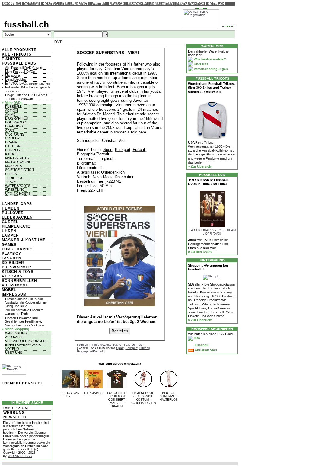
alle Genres (134, 344)
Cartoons (14, 134)
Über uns (13, 352)
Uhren (9, 231)
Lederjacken (17, 217)
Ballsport (132, 348)
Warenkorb (16, 333)
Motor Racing (18, 162)
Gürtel (10, 222)
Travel (11, 182)
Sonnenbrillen (19, 281)
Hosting (50, 3)
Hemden (11, 208)
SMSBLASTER (161, 3)
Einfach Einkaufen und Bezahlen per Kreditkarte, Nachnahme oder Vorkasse (25, 321)
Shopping (11, 3)
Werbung (14, 413)
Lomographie (17, 249)
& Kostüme (33, 240)
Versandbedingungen (25, 341)
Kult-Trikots (16, 54)
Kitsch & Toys (17, 272)
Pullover (13, 213)
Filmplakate (16, 226)
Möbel (9, 290)
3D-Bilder (13, 263)
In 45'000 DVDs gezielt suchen (27, 83)
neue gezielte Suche (106, 344)
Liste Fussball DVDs (20, 71)
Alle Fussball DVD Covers (24, 67)
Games (9, 244)
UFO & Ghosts (17, 193)
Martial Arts (17, 158)
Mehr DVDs (13, 102)
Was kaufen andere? (209, 59)
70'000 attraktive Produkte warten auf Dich (24, 311)
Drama (11, 142)
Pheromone (15, 285)
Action (11, 110)
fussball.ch (26, 24)
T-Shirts (11, 59)
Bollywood (15, 122)
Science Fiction (19, 169)
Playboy (11, 253)
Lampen (10, 235)
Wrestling (15, 189)
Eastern (13, 146)
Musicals (13, 166)
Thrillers (14, 178)
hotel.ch (216, 3)
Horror (12, 150)
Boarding (14, 126)
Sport (120, 348)
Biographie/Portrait (90, 351)
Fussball (13, 106)
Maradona (12, 75)
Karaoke (13, 154)
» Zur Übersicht (200, 166)
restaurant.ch (190, 3)
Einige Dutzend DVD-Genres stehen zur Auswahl (26, 97)
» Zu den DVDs (200, 252)
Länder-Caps (17, 204)
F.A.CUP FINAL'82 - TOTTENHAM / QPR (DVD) (212, 232)
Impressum (14, 294)
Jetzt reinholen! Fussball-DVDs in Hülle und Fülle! (208, 182)
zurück (83, 344)
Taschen (11, 258)
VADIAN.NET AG (20, 456)
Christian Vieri (205, 350)
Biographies (16, 118)
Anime (10, 114)
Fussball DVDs (19, 63)
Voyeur (12, 348)
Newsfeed (14, 417)
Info (196, 338)
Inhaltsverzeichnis (23, 345)
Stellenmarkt (74, 3)
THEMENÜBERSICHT (22, 383)
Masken (11, 240)
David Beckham (16, 79)
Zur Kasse (14, 337)
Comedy (12, 138)
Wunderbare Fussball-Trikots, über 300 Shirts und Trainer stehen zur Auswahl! (211, 87)
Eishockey (137, 3)
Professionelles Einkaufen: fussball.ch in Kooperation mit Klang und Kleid (26, 302)
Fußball (144, 348)
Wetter (99, 3)
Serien (11, 174)
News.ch (116, 3)
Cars (9, 130)
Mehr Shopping (17, 329)
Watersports (17, 185)
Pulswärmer (16, 267)
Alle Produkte (19, 50)
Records (12, 276)
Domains (31, 3)
